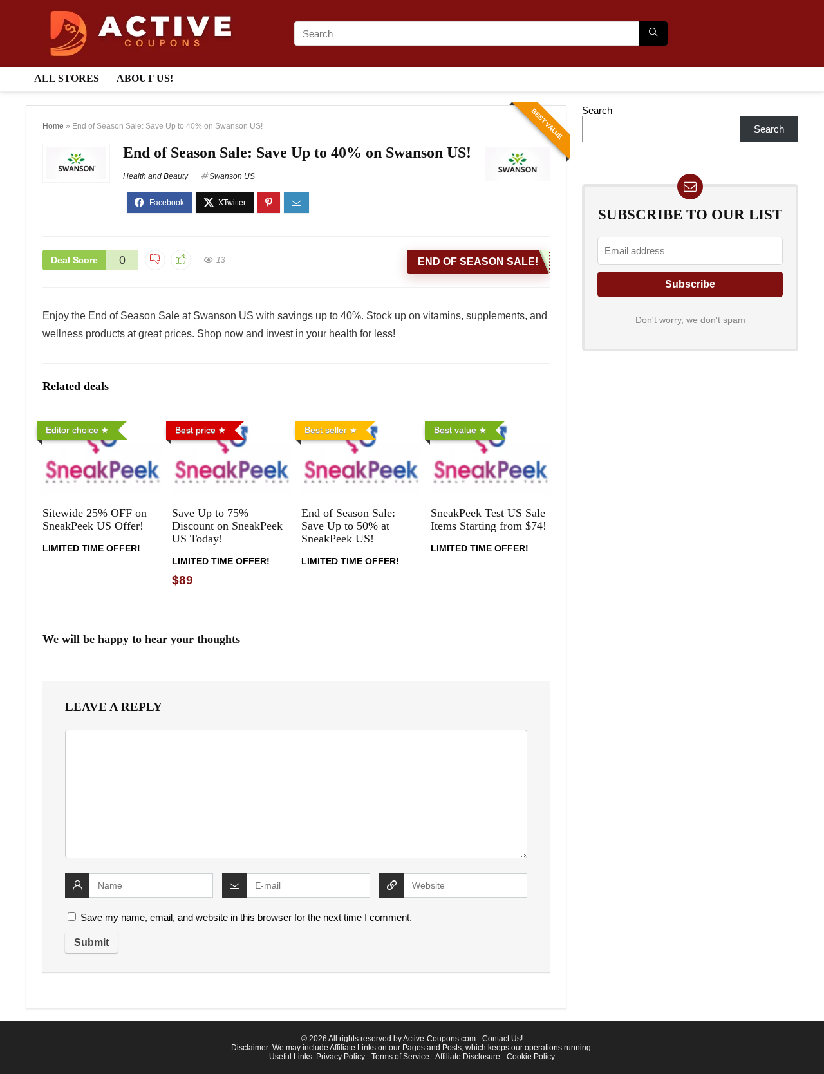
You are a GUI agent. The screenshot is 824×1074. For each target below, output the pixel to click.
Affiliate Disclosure (467, 1056)
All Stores (66, 78)
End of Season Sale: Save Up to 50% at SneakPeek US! (348, 525)
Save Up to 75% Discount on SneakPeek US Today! (227, 525)
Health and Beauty (155, 176)
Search (597, 110)
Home (53, 126)
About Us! (145, 78)
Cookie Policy (531, 1056)
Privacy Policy (340, 1056)
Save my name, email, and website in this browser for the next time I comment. (246, 917)
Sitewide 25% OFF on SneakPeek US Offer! (94, 519)
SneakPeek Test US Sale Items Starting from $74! (489, 519)
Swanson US (232, 176)
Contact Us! (502, 1038)
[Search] (653, 33)
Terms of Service (400, 1056)
